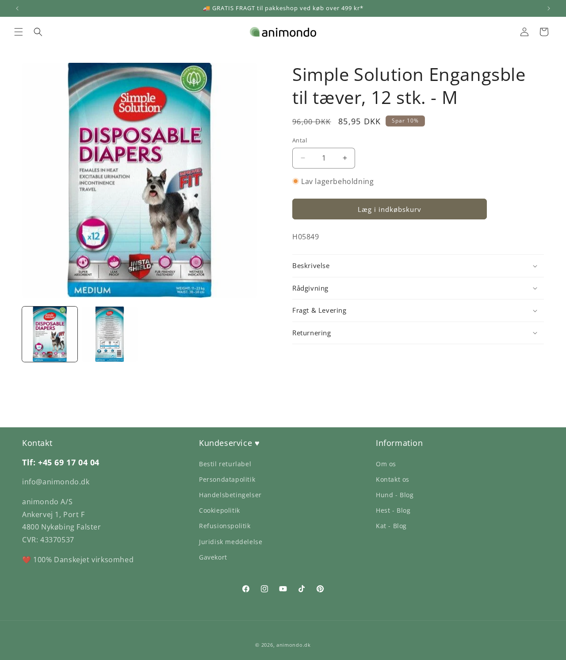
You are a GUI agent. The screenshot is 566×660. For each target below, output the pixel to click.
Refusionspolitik (225, 526)
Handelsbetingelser (230, 495)
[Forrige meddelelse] (17, 8)
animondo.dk (293, 644)
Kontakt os (392, 479)
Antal (299, 140)
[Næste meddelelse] (548, 8)
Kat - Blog (391, 526)
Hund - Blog (395, 495)
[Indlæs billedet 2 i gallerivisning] (109, 334)
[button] (18, 32)
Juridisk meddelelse (230, 541)
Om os (386, 464)
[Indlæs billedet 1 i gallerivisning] (49, 334)
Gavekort (213, 557)
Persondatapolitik (227, 479)
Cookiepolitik (219, 510)
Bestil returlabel (225, 464)
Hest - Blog (393, 510)
